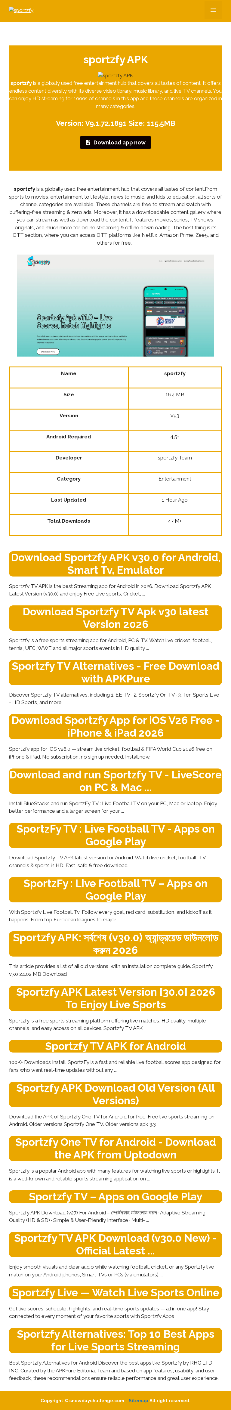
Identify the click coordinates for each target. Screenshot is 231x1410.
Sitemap (138, 1400)
